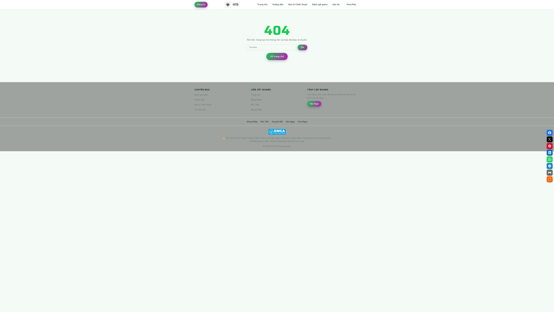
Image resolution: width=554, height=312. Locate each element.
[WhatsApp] (550, 159)
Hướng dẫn (277, 4)
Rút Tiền (255, 104)
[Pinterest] (550, 146)
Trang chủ (262, 4)
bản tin (336, 4)
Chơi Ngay (302, 121)
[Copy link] (550, 179)
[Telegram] (550, 166)
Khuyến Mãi (256, 109)
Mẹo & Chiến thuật (297, 4)
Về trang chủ (277, 56)
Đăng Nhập (351, 4)
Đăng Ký (201, 4)
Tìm (302, 47)
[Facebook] (550, 133)
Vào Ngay (314, 103)
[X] (550, 139)
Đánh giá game (320, 4)
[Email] (550, 172)
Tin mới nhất (200, 109)
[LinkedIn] (550, 153)
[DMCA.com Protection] (277, 132)
